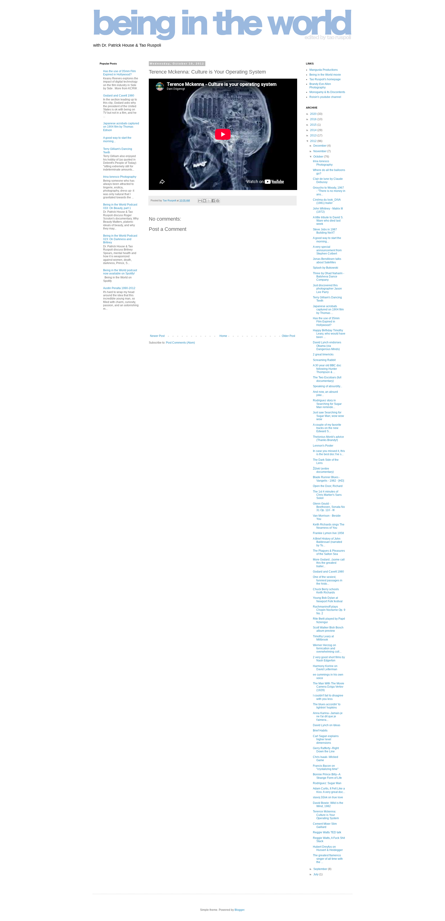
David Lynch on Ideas (326, 725)
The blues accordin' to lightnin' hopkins (326, 706)
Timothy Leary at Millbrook (323, 638)
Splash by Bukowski (325, 267)
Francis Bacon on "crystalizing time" (325, 767)
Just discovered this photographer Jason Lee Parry (327, 289)
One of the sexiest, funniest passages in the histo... (327, 580)
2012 (313, 141)
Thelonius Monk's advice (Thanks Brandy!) (328, 438)
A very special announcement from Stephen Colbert (327, 250)
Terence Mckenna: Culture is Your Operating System (326, 815)
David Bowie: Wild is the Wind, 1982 (328, 804)
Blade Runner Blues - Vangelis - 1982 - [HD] (328, 479)
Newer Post (157, 336)
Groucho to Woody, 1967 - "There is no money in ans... (329, 191)
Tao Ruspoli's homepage (325, 79)
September (320, 869)
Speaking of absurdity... (327, 386)
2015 (313, 124)
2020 (313, 114)
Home (223, 336)
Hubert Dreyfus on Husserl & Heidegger (328, 848)
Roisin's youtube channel (325, 97)
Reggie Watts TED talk (327, 832)
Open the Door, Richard (328, 486)
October (318, 156)
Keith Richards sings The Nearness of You (328, 526)
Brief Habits (320, 730)
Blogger (239, 909)
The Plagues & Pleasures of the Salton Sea (329, 552)
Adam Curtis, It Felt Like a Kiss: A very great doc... (329, 790)
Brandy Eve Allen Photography (320, 85)
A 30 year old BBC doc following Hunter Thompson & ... (327, 369)
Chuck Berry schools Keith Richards (326, 591)
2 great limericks (323, 354)
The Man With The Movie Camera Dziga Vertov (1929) (328, 687)
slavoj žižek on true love (328, 797)
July (316, 874)
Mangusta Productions (323, 69)
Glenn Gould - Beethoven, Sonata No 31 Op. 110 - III (329, 507)
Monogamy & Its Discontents (327, 92)
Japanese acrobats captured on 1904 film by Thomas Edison (121, 127)
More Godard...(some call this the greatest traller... (329, 563)
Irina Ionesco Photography (119, 176)
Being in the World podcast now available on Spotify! (120, 272)
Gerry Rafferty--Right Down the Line (326, 750)
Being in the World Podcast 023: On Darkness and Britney (120, 239)
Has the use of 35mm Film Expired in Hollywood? (119, 73)
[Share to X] (209, 200)
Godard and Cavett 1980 (118, 95)
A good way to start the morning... (327, 239)
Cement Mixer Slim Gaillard (325, 825)
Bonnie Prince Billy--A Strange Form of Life (327, 776)
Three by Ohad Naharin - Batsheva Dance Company (328, 277)
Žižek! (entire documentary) (323, 470)
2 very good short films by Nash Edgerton (329, 659)
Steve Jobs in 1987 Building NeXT (325, 231)
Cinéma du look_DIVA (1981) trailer (326, 201)
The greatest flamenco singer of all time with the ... (328, 859)
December (320, 145)
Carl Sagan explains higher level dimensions (326, 739)
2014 (313, 130)
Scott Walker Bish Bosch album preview (328, 629)
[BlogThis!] (204, 200)
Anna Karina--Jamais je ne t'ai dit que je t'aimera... (328, 716)
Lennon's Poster (323, 445)
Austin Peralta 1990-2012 (119, 288)
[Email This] (200, 200)
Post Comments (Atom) (180, 342)
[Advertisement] (113, 388)
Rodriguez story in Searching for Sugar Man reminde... (327, 404)
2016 (313, 119)
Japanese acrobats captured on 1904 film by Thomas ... (328, 310)
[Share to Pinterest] (217, 200)
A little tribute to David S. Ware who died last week (328, 221)
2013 (313, 135)
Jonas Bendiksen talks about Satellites (327, 260)
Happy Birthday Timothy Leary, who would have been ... (329, 334)
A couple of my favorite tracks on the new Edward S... (327, 428)
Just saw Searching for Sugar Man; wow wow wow (328, 416)
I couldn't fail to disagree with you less (328, 697)
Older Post (288, 336)
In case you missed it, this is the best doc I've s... (329, 452)
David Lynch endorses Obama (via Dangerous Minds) (327, 346)
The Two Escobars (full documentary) (327, 379)
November (320, 151)
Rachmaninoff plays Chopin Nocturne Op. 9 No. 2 (329, 610)
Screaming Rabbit (324, 360)
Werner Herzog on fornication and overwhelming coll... (327, 649)
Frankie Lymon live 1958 (328, 533)
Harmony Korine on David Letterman (325, 667)
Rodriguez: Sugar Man (327, 783)
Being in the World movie (325, 74)
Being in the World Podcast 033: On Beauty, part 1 (120, 206)
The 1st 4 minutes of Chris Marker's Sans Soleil (327, 495)
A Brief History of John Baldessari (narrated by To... (327, 542)
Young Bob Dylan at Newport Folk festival (328, 599)
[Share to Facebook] (213, 200)
